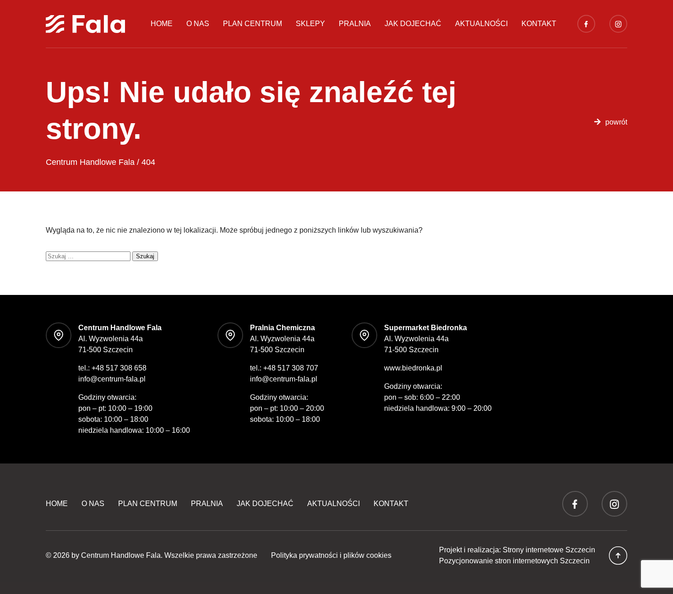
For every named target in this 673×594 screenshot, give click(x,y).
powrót (616, 122)
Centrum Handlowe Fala (121, 555)
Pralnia (355, 23)
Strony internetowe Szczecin (549, 550)
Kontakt (538, 23)
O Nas (197, 23)
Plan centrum (252, 23)
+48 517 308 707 (290, 368)
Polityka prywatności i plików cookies (331, 555)
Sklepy (310, 23)
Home (162, 23)
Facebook (586, 24)
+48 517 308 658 (119, 368)
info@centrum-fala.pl (112, 379)
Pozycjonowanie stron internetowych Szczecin (514, 561)
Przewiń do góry (618, 555)
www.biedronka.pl (413, 368)
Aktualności (481, 23)
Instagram (618, 24)
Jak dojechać (413, 23)
